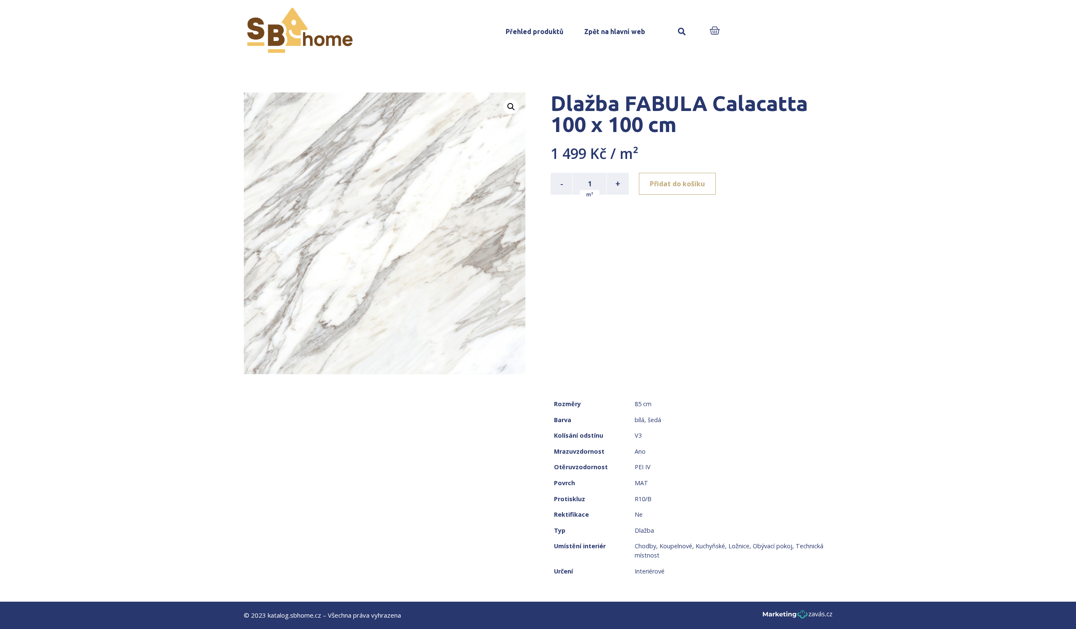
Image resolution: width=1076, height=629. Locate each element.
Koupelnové (675, 546)
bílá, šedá (648, 420)
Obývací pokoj (772, 546)
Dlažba (644, 530)
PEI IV (643, 467)
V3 (638, 435)
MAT (641, 483)
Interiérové (650, 571)
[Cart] (714, 31)
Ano (640, 451)
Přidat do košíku (677, 183)
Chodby (645, 546)
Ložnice (738, 546)
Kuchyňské (710, 546)
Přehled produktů (534, 31)
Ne (639, 514)
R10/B (643, 499)
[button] (681, 32)
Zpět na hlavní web (614, 31)
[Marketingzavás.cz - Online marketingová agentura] (797, 616)
